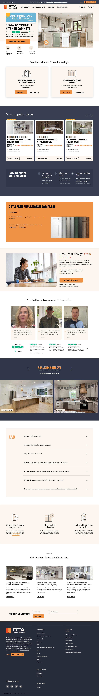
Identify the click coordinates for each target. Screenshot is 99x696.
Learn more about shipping (83, 183)
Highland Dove (59, 410)
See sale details (33, 23)
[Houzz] (20, 686)
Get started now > (24, 650)
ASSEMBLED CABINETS (38, 7)
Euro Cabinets (22, 227)
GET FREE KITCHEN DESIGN (17, 41)
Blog (38, 650)
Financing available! (64, 183)
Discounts (39, 641)
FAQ (38, 644)
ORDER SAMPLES (34, 92)
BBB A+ (38, 659)
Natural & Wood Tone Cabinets (73, 652)
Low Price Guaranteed (42, 656)
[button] (91, 115)
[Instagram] (11, 686)
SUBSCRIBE (37, 616)
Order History (40, 676)
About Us (39, 687)
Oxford (84, 15)
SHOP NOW (20, 92)
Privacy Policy (26, 693)
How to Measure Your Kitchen (44, 636)
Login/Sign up (12, 2)
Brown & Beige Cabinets (71, 646)
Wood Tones (38, 225)
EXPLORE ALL (13, 212)
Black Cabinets (69, 649)
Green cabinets (69, 643)
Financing (5, 2)
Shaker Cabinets (13, 227)
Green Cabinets (30, 225)
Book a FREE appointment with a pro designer (56, 2)
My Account (39, 673)
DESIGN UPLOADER (62, 7)
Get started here (16, 533)
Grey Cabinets (21, 225)
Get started (45, 183)
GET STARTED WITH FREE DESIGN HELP (49, 373)
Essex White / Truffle (6, 410)
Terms (38, 653)
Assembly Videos (41, 633)
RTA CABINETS (25, 7)
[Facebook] (7, 686)
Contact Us (39, 662)
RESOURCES (51, 7)
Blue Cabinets (69, 640)
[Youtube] (16, 686)
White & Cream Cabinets (72, 635)
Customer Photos (41, 639)
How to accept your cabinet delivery (45, 647)
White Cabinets (13, 225)
